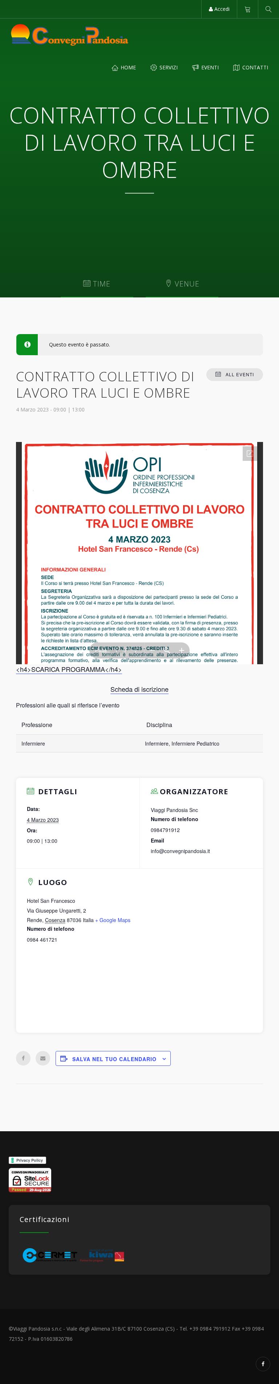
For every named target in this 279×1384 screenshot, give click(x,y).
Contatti (254, 67)
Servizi (168, 67)
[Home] (69, 35)
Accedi (221, 8)
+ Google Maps (112, 920)
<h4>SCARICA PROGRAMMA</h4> (69, 669)
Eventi (209, 67)
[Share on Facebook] (23, 1058)
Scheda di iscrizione (139, 689)
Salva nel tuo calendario (114, 1059)
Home (127, 67)
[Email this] (43, 1058)
